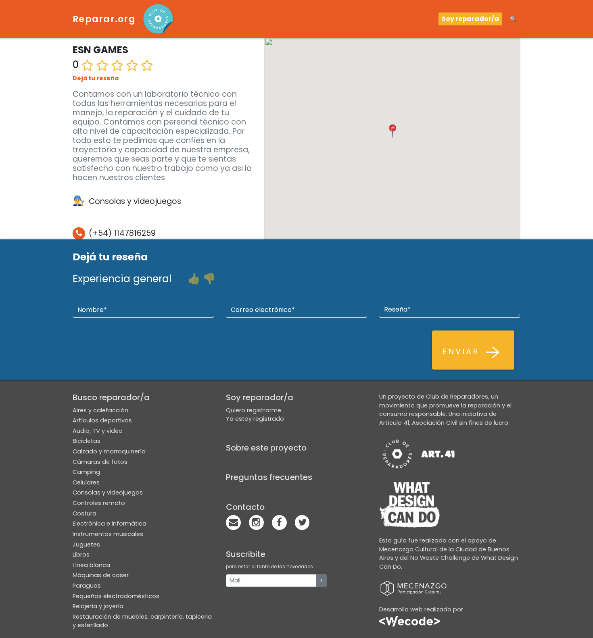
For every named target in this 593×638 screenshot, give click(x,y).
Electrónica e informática (109, 524)
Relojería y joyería (98, 606)
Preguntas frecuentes (269, 477)
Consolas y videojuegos (108, 492)
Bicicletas (86, 441)
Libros (81, 555)
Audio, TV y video (98, 431)
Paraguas (87, 586)
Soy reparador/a (470, 18)
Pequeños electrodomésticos (116, 596)
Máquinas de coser (101, 575)
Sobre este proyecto (266, 447)
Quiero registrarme (253, 410)
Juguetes (86, 544)
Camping (86, 472)
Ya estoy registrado (255, 419)
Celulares (86, 482)
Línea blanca (91, 565)
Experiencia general (122, 279)
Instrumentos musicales (108, 534)
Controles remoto (99, 503)
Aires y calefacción (100, 410)
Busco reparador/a (111, 397)
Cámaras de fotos (100, 462)
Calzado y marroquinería (109, 451)
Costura (84, 513)
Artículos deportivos (102, 420)
